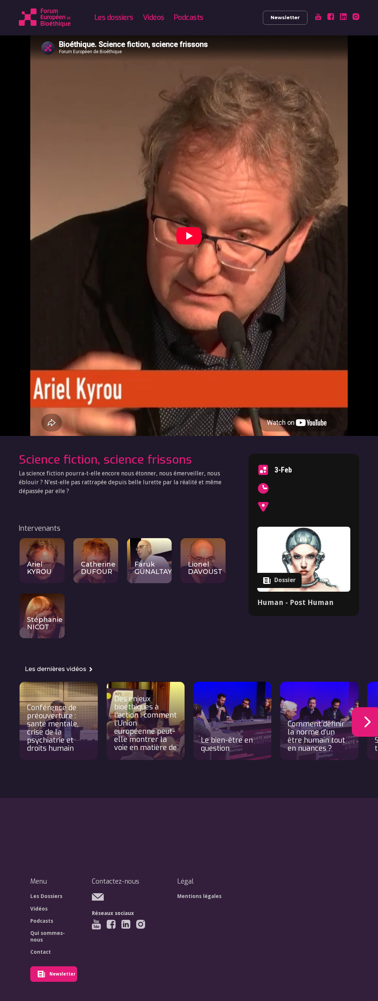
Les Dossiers (46, 896)
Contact (40, 952)
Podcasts (188, 18)
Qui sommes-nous (47, 936)
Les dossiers (113, 18)
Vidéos (153, 18)
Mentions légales (199, 896)
